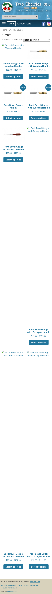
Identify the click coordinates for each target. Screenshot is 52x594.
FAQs (20, 585)
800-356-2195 (35, 581)
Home (4, 29)
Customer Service (10, 588)
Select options (13, 76)
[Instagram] (48, 23)
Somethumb (12, 591)
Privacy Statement (8, 585)
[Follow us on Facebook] (43, 23)
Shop (11, 23)
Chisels (12, 29)
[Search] (36, 17)
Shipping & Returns (31, 585)
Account (21, 23)
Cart (29, 23)
